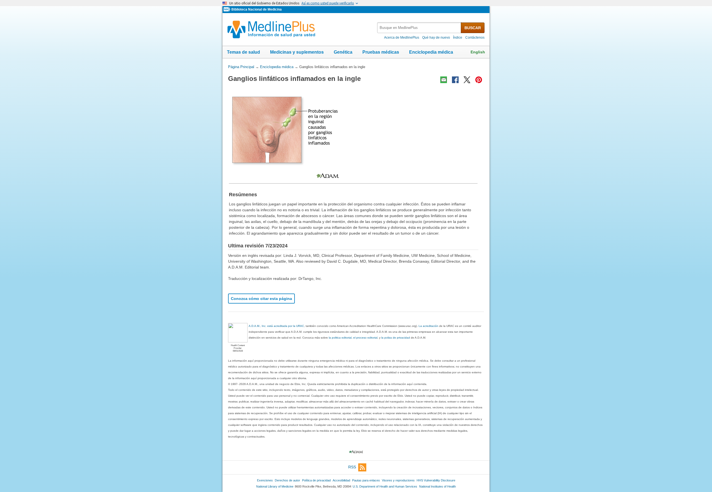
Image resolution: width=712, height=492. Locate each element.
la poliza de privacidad (395, 337)
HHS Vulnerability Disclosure (436, 480)
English (478, 52)
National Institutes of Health (437, 486)
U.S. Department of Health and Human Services (385, 486)
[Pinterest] (478, 79)
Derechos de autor (287, 480)
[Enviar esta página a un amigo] (443, 79)
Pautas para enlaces (366, 480)
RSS (352, 467)
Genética (343, 52)
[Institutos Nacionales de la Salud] (227, 10)
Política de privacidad (316, 480)
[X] (467, 79)
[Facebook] (455, 79)
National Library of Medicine (274, 486)
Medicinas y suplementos (297, 52)
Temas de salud (243, 52)
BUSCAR (472, 28)
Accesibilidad (341, 480)
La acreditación (428, 325)
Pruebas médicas (380, 52)
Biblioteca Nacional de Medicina (256, 9)
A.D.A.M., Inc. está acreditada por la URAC (276, 325)
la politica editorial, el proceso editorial (353, 337)
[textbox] (419, 27)
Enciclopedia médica (431, 52)
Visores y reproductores (398, 480)
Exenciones (265, 480)
